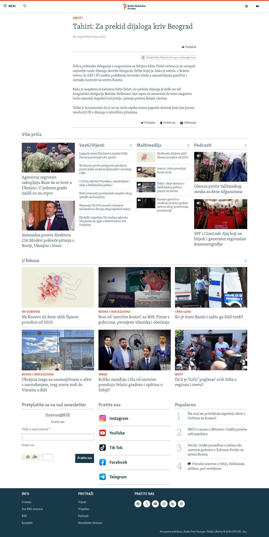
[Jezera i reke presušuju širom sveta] (146, 172)
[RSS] (172, 503)
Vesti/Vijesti (91, 145)
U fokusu (30, 260)
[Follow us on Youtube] (155, 503)
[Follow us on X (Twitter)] (146, 503)
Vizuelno (83, 509)
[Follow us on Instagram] (163, 503)
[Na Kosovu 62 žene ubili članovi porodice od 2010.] (146, 157)
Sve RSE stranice (32, 509)
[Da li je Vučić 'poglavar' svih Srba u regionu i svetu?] (211, 350)
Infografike (31, 312)
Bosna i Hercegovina (114, 312)
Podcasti (203, 145)
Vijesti (78, 18)
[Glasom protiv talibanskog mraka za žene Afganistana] (220, 167)
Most (179, 374)
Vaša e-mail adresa (36, 429)
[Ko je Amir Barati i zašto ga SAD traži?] (211, 287)
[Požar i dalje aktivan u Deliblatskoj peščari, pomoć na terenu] (146, 187)
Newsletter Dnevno (90, 523)
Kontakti (27, 523)
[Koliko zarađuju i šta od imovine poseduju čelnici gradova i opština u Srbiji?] (134, 350)
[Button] (189, 47)
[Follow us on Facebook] (137, 503)
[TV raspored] (181, 503)
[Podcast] (246, 6)
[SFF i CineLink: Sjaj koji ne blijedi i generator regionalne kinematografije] (220, 214)
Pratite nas (84, 458)
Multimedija (149, 145)
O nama (26, 502)
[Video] (257, 6)
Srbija (102, 374)
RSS (24, 516)
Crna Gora (183, 312)
